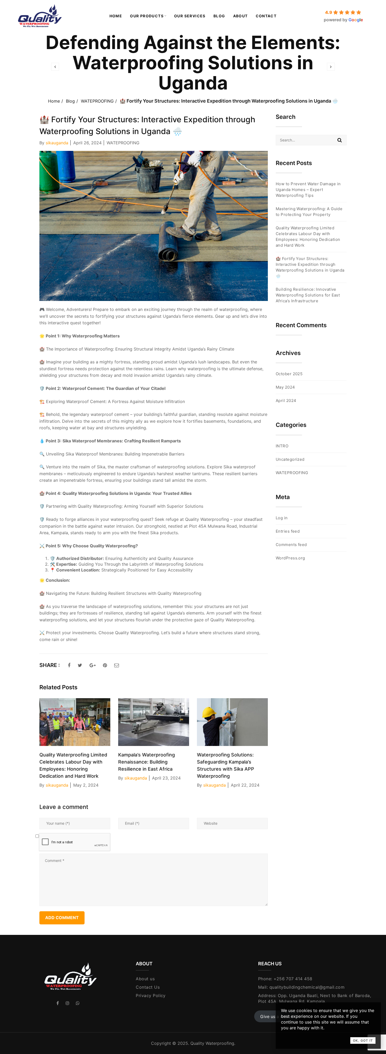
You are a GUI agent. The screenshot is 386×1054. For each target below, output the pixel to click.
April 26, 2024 (87, 142)
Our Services (190, 16)
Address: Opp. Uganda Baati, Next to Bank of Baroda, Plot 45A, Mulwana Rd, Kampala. (314, 998)
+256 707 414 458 (293, 978)
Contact (266, 16)
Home (115, 16)
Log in (282, 517)
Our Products (147, 16)
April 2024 (286, 400)
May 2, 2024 (85, 785)
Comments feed (291, 544)
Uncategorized (290, 459)
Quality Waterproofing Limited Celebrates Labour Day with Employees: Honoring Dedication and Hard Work (308, 236)
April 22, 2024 (245, 785)
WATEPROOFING (97, 101)
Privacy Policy (151, 995)
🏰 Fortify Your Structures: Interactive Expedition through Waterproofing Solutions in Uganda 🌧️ (310, 267)
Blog (219, 16)
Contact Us (148, 987)
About (240, 16)
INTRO (282, 445)
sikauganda (57, 142)
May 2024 (285, 387)
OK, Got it (363, 1040)
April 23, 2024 (166, 778)
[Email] (116, 665)
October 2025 (289, 373)
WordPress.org (290, 557)
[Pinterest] (105, 665)
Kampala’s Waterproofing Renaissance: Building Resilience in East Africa (146, 762)
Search (339, 140)
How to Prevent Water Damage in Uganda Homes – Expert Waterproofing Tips (308, 189)
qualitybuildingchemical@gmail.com (307, 987)
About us (145, 978)
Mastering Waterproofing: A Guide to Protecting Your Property (309, 211)
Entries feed (288, 531)
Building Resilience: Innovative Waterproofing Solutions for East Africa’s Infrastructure (308, 295)
